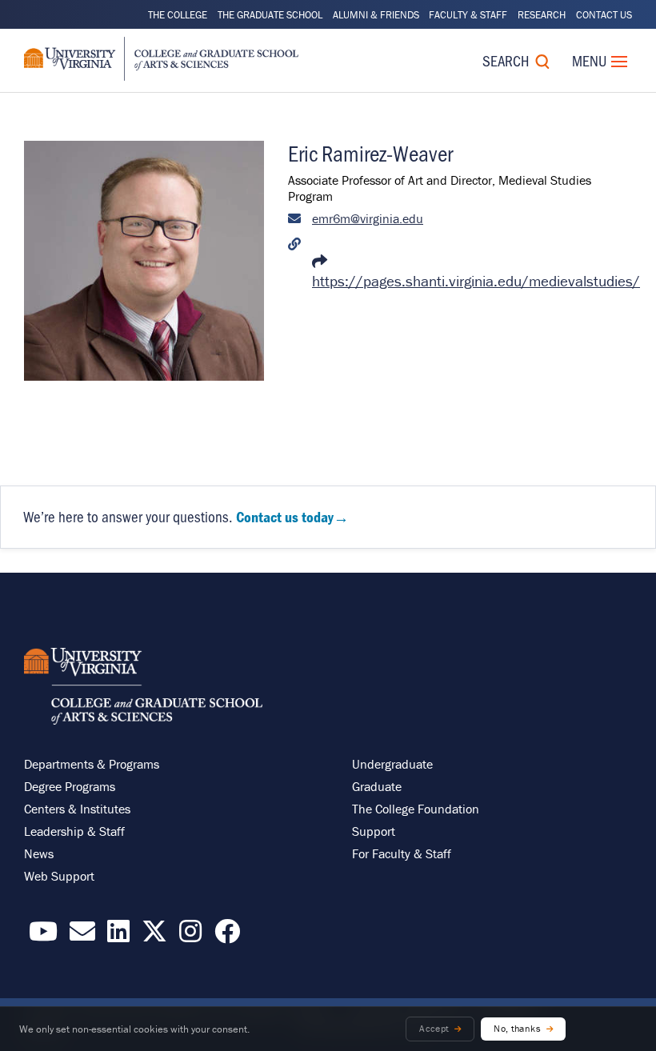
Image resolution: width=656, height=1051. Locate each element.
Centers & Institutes (77, 809)
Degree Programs (69, 786)
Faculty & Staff (468, 15)
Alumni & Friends (376, 15)
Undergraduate (392, 764)
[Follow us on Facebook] (227, 936)
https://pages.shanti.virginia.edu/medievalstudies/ (476, 280)
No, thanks (517, 1028)
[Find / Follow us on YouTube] (43, 936)
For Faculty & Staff (401, 853)
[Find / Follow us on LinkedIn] (118, 936)
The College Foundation (415, 809)
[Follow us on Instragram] (190, 936)
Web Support (59, 876)
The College (177, 15)
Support (373, 831)
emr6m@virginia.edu (367, 218)
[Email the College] (82, 936)
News (39, 853)
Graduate (377, 786)
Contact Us (604, 15)
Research (542, 15)
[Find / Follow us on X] (154, 936)
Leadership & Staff (74, 831)
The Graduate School (270, 15)
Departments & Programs (91, 764)
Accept (434, 1028)
